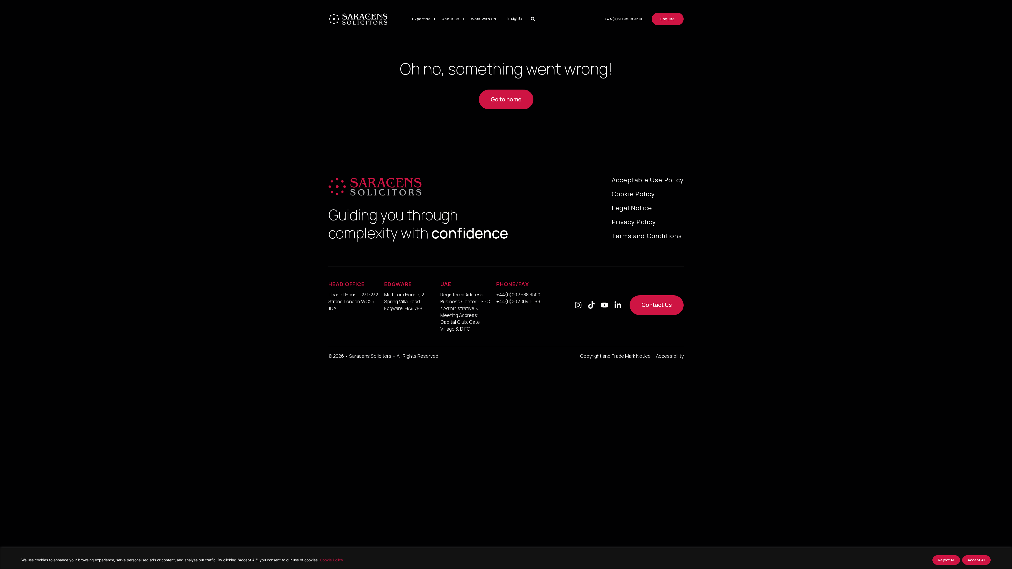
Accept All (976, 559)
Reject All (946, 559)
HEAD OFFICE (346, 284)
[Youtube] (604, 305)
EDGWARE (398, 284)
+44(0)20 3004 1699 (518, 301)
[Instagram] (578, 305)
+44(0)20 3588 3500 (518, 294)
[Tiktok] (591, 305)
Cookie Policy (331, 560)
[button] (424, 19)
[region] (506, 558)
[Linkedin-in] (617, 305)
